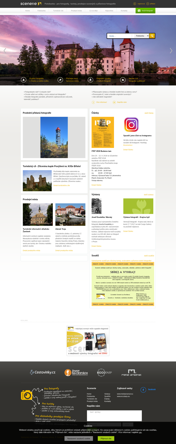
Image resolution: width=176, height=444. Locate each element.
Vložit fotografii (147, 11)
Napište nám (122, 102)
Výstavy (107, 394)
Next (171, 51)
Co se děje (94, 11)
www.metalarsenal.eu (125, 394)
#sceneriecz (127, 145)
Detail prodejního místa (31, 251)
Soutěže (107, 396)
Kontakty (124, 11)
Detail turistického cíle (61, 185)
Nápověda (109, 11)
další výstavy (148, 195)
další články (149, 113)
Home (27, 11)
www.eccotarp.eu (123, 396)
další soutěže (149, 256)
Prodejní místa (76, 11)
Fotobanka (42, 11)
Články (107, 399)
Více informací (101, 102)
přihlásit (152, 4)
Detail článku (96, 185)
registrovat (141, 4)
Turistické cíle (58, 11)
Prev (5, 51)
